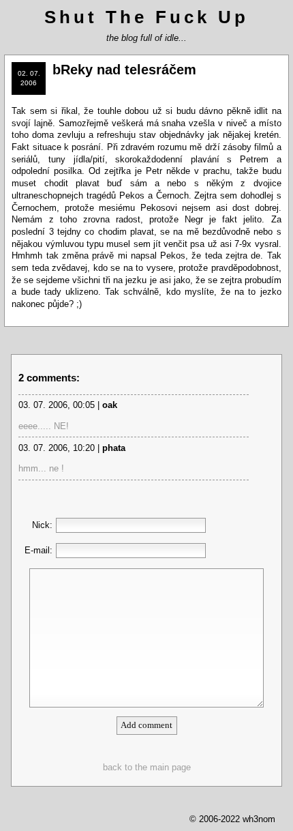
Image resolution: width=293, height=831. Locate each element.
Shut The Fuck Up (146, 17)
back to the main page (147, 767)
